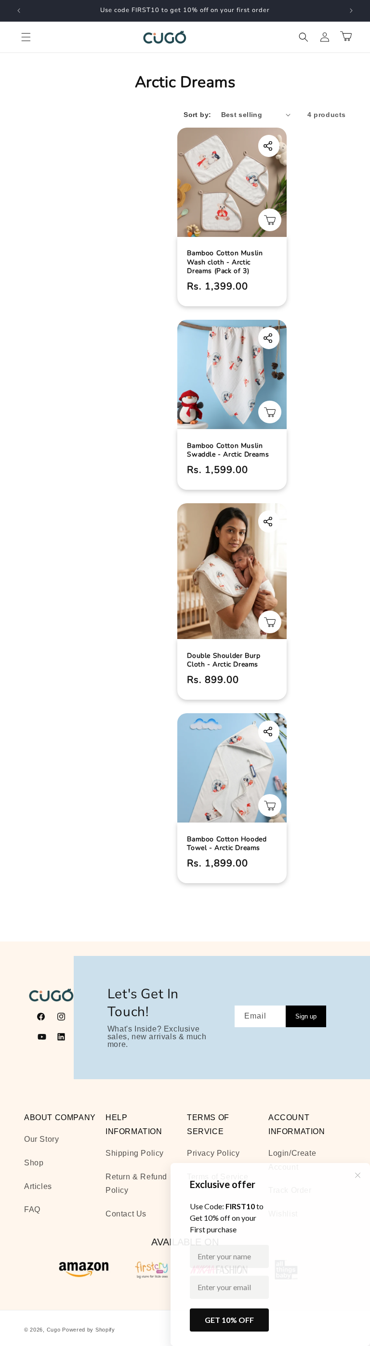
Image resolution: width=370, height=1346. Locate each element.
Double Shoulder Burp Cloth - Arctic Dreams (223, 660)
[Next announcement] (351, 10)
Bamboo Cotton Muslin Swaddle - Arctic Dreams (228, 450)
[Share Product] (270, 144)
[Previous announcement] (18, 10)
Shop (33, 1163)
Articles (38, 1186)
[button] (26, 37)
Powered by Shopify (88, 1330)
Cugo (54, 1330)
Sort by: (197, 114)
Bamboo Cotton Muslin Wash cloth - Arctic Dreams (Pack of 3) (225, 262)
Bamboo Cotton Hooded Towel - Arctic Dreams (226, 843)
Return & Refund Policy (136, 1184)
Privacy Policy (213, 1153)
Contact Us (126, 1214)
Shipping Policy (135, 1153)
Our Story (41, 1139)
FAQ (32, 1209)
